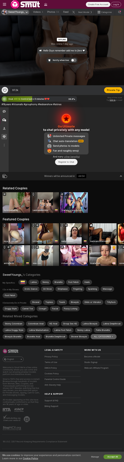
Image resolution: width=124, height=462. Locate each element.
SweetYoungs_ (13, 274)
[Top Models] (45, 4)
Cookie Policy (30, 458)
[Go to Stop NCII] (12, 428)
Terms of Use (51, 362)
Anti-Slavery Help (53, 385)
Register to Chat (66, 162)
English (10, 359)
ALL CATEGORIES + (103, 336)
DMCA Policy (51, 368)
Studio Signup (91, 362)
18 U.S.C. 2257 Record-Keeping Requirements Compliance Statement (35, 442)
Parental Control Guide (55, 379)
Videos (38, 11)
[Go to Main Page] (25, 4)
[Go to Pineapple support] (27, 419)
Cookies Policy (52, 374)
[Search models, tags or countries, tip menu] (119, 12)
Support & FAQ (51, 400)
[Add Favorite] (5, 90)
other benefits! (72, 156)
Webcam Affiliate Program (96, 368)
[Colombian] (22, 282)
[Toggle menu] (4, 4)
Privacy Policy (51, 357)
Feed (65, 11)
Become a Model (92, 357)
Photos (53, 11)
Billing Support (51, 406)
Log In (116, 4)
